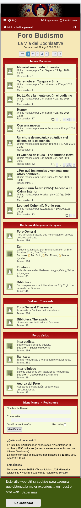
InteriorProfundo (49, 128)
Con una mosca (28, 125)
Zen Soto (36, 255)
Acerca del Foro (28, 383)
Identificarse (31, 402)
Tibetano (23, 267)
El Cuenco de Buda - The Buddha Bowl (45, 155)
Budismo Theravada (40, 301)
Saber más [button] (29, 492)
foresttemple (47, 194)
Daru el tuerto (47, 84)
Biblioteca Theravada (32, 319)
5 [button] (46, 54)
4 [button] (42, 54)
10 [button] (54, 54)
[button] (22, 54)
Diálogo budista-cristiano (44, 374)
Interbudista (25, 341)
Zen (19, 246)
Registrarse (50, 402)
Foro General (26, 231)
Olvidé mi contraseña (19, 424)
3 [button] (37, 54)
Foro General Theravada (34, 307)
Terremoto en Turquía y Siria (37, 81)
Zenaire (63, 472)
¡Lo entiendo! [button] (23, 502)
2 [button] (33, 54)
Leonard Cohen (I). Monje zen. (39, 205)
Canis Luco (46, 177)
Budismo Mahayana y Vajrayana (40, 225)
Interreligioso (26, 368)
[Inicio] (40, 10)
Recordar (58, 424)
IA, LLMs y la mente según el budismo (44, 95)
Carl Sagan (46, 70)
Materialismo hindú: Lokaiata (38, 67)
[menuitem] (12, 20)
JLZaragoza (46, 208)
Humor (22, 109)
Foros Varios (40, 335)
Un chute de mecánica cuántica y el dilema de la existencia (42, 139)
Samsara (23, 356)
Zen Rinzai (51, 255)
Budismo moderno (40, 347)
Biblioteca (24, 282)
